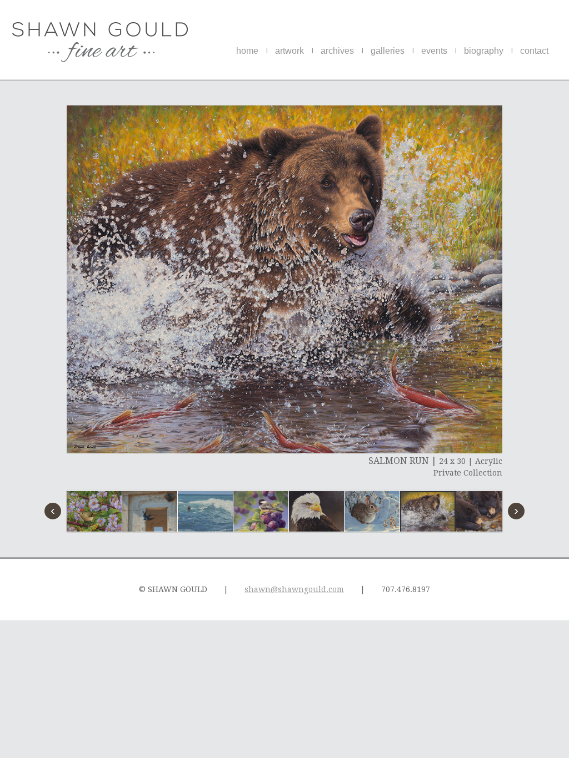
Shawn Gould (100, 42)
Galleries (388, 50)
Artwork (289, 50)
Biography (483, 50)
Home (247, 50)
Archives (337, 50)
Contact (534, 50)
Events (434, 50)
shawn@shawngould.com (294, 589)
